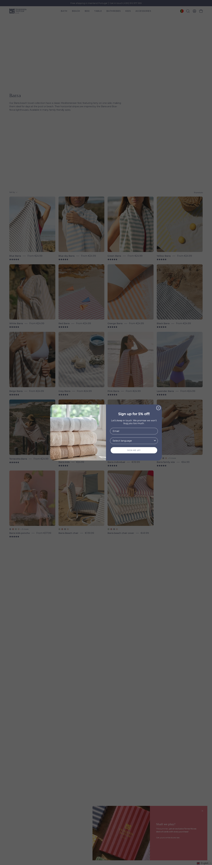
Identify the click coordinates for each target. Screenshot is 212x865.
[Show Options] (154, 441)
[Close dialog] (158, 408)
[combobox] (133, 441)
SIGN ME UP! (134, 450)
